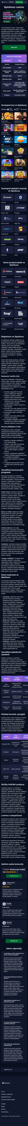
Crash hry (17, 109)
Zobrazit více (14, 941)
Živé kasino (11, 109)
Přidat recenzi (14, 876)
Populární (3, 109)
